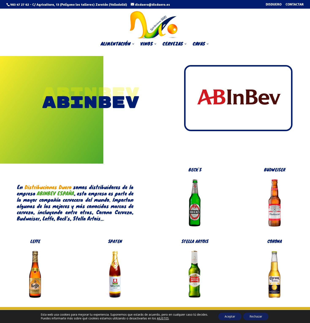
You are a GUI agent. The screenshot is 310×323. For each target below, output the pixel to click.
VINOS (146, 44)
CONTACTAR (295, 4)
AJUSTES (163, 318)
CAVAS (199, 44)
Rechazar (255, 316)
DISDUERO (274, 4)
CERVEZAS (173, 44)
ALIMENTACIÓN (116, 44)
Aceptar (230, 316)
